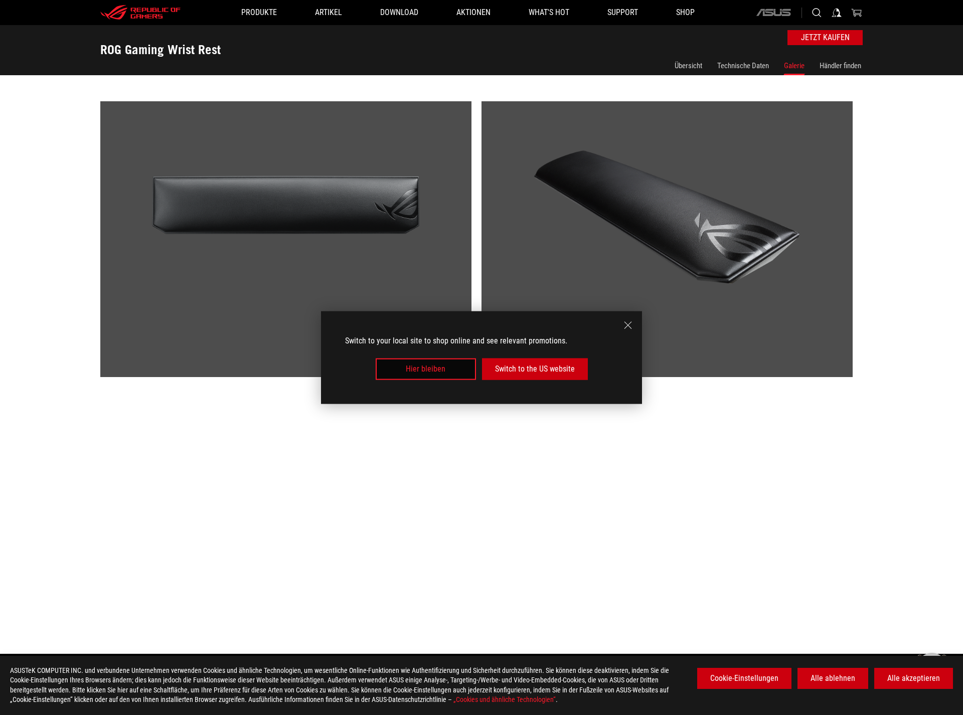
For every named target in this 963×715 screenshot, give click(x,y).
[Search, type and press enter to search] (817, 12)
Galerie (794, 65)
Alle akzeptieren (913, 678)
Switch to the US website (535, 369)
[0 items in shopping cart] (857, 12)
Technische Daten (743, 65)
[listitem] (291, 244)
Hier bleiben (425, 369)
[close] (628, 325)
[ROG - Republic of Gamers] (140, 12)
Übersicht (688, 65)
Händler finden (840, 65)
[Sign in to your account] (837, 12)
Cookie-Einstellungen (744, 678)
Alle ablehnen (833, 678)
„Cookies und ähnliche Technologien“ (504, 699)
